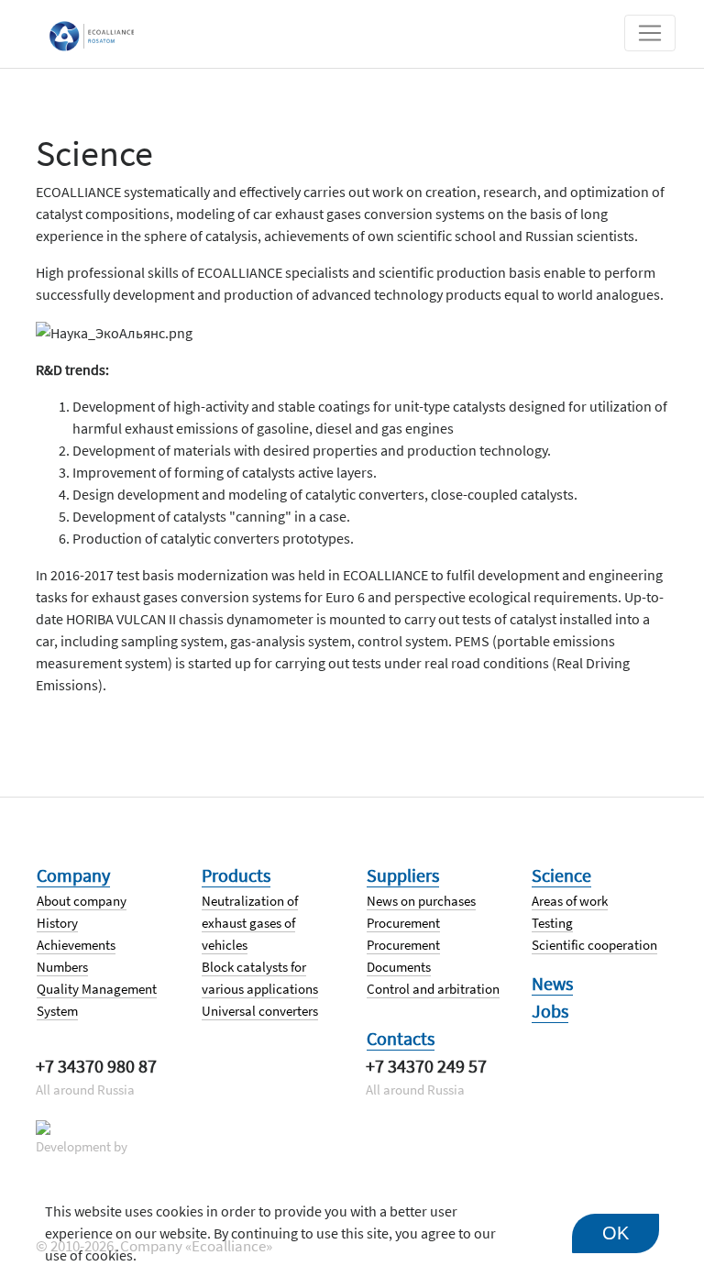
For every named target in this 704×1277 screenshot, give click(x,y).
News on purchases (421, 900)
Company (73, 875)
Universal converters (260, 1010)
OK (615, 1233)
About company (81, 900)
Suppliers (403, 875)
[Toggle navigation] (650, 33)
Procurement (403, 922)
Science (561, 875)
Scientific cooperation (594, 944)
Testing (552, 922)
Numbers (62, 966)
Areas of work (570, 900)
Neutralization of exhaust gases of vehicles (250, 922)
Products (236, 875)
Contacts (400, 1038)
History (57, 922)
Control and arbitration (433, 988)
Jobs (550, 1010)
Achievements (76, 944)
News (552, 983)
